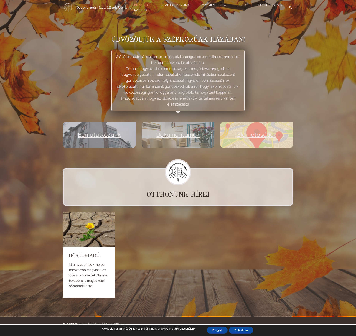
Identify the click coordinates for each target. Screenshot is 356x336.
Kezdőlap (142, 5)
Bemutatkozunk (175, 5)
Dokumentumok (213, 5)
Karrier (140, 10)
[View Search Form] (290, 7)
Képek (242, 5)
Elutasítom (241, 330)
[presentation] (89, 229)
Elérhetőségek (270, 5)
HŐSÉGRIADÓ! (85, 255)
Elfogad (217, 330)
